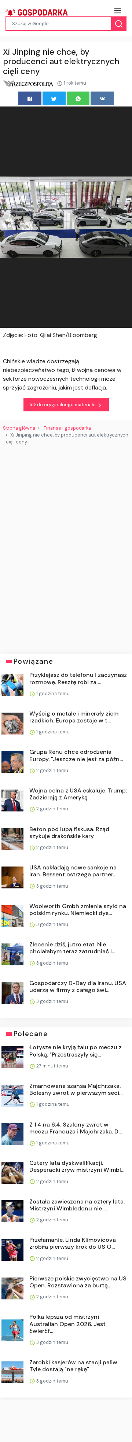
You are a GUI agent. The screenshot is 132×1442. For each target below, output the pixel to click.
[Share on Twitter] (54, 98)
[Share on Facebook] (29, 98)
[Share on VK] (102, 98)
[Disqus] (66, 547)
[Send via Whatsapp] (78, 98)
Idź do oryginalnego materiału (63, 405)
